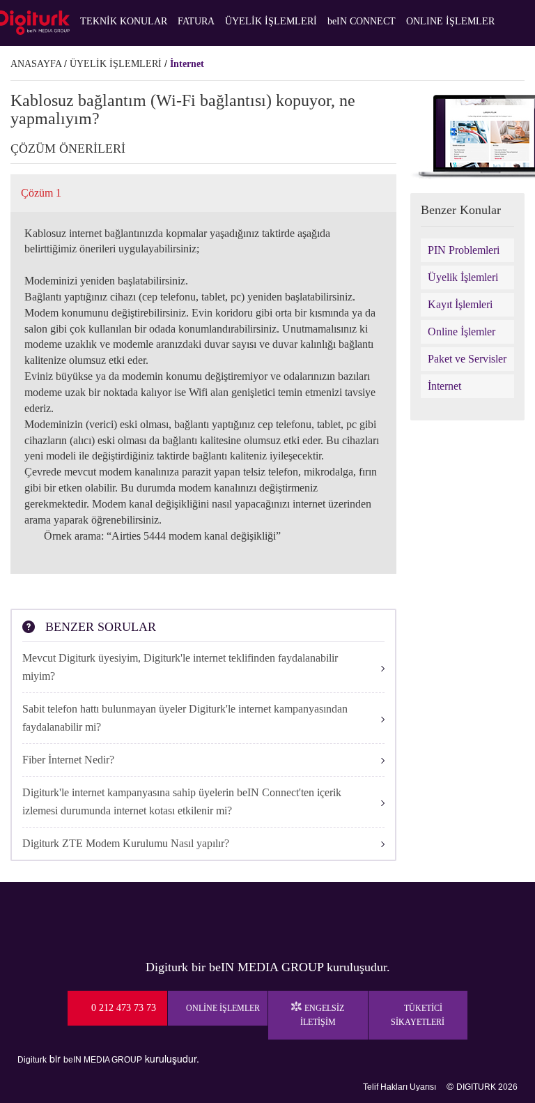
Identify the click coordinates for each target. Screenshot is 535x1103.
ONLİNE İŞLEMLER (223, 1008)
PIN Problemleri (463, 250)
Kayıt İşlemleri (460, 304)
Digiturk (32, 1060)
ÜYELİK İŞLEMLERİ (271, 21)
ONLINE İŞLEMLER (450, 21)
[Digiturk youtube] (244, 917)
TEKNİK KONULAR (123, 21)
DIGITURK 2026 (487, 1087)
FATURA (196, 21)
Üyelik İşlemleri (463, 277)
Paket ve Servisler (467, 359)
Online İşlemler (461, 331)
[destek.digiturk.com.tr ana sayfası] (35, 22)
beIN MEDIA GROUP (102, 1060)
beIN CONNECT (361, 21)
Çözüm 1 (41, 193)
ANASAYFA (35, 64)
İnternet (187, 64)
